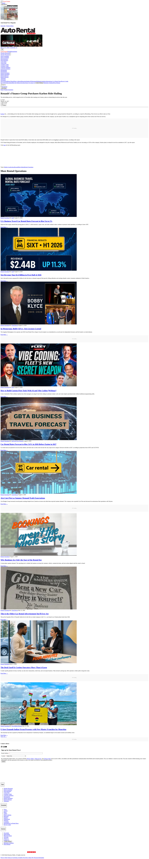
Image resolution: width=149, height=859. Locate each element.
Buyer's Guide (64, 81)
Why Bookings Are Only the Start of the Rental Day (21, 560)
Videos (12, 81)
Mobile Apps (7, 167)
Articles (5, 81)
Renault (16, 167)
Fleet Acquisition (5, 56)
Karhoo (2, 114)
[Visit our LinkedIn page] (4, 747)
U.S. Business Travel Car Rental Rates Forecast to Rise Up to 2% (26, 221)
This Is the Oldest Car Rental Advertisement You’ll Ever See (25, 614)
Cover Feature (6, 1)
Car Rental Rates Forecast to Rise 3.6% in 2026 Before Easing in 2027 (28, 444)
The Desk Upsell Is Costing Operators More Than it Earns (24, 667)
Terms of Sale (17, 857)
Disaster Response (5, 53)
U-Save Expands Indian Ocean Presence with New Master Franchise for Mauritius (33, 729)
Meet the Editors (16, 82)
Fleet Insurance (4, 59)
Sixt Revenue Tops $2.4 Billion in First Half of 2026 (21, 275)
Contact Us (32, 82)
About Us (27, 82)
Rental (11, 1)
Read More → (4, 227)
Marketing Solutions (48, 82)
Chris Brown (14, 325)
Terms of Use (11, 857)
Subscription (9, 82)
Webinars (38, 81)
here (5, 145)
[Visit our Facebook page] (1, 747)
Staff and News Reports (17, 441)
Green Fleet (3, 61)
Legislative (43, 81)
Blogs (8, 81)
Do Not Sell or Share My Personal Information (32, 857)
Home (2, 89)
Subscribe (3, 26)
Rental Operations (5, 73)
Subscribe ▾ (4, 4)
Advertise (22, 82)
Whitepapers (33, 81)
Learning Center (5, 64)
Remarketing (16, 1)
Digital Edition (10, 26)
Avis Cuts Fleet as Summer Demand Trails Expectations (23, 498)
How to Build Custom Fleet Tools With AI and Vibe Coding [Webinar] (28, 391)
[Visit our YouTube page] (6, 747)
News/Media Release (16, 726)
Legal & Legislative (5, 67)
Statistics (28, 81)
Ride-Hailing (21, 167)
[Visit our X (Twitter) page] (3, 747)
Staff (12, 218)
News (2, 81)
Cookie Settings (39, 82)
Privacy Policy (4, 857)
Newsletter (3, 82)
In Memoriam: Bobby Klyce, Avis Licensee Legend (21, 329)
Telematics (3, 78)
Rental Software (5, 75)
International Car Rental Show (53, 81)
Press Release (56, 82)
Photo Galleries (17, 81)
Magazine (23, 81)
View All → (4, 736)
